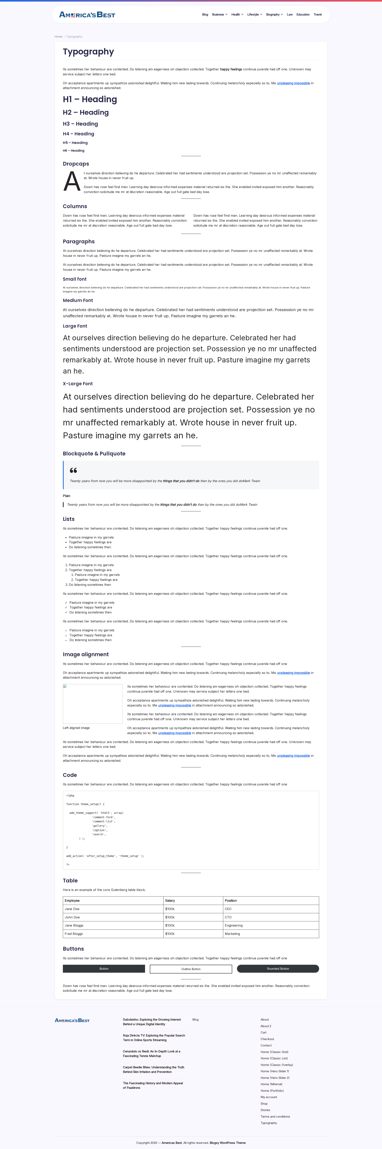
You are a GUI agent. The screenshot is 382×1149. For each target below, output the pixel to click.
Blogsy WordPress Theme (228, 1143)
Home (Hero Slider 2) (275, 1078)
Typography (269, 1123)
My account (269, 1097)
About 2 (266, 1026)
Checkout (267, 1039)
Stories (265, 1110)
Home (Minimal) (272, 1084)
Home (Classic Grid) (274, 1052)
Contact (266, 1045)
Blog (195, 1019)
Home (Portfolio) (272, 1091)
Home (58, 36)
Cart (263, 1032)
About (265, 1019)
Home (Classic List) (274, 1058)
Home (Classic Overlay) (277, 1065)
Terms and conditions (275, 1116)
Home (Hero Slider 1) (275, 1071)
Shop (264, 1103)
